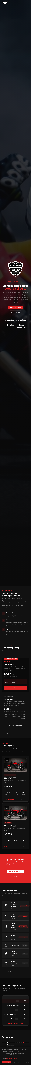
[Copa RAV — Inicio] (5, 2)
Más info (27, 1062)
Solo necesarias (17, 1062)
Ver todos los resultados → (15, 971)
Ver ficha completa (9, 799)
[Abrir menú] (28, 3)
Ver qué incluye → (15, 688)
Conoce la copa (15, 312)
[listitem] (15, 906)
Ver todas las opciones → (15, 725)
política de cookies (11, 1058)
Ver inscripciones (15, 876)
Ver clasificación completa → (15, 1023)
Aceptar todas (6, 1062)
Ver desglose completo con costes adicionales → (15, 733)
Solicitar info (23, 799)
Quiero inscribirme (15, 307)
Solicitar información (14, 871)
